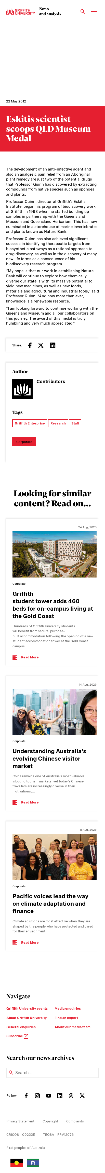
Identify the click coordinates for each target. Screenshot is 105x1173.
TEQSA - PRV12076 (58, 1135)
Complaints (75, 1121)
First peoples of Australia (25, 1148)
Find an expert (66, 1018)
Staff (75, 423)
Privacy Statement (20, 1121)
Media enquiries (68, 1008)
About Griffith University (26, 1018)
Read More (30, 657)
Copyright (50, 1121)
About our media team (72, 1027)
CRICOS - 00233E (20, 1135)
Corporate (24, 442)
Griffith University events (27, 1008)
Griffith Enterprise (30, 423)
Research (58, 423)
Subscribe (15, 1036)
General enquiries (21, 1027)
